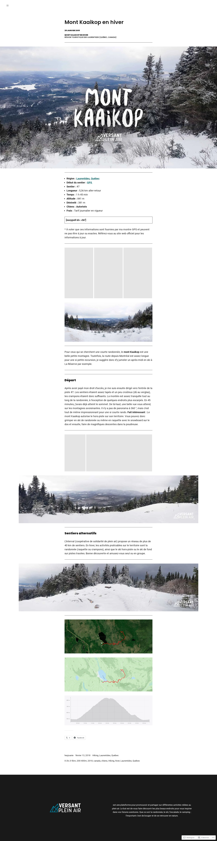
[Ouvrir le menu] (7, 5)
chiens (104, 761)
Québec (95, 178)
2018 (90, 761)
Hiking (95, 755)
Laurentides (83, 178)
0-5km (73, 761)
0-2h (67, 761)
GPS (90, 182)
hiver (117, 761)
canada (97, 761)
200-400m (82, 761)
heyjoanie (69, 755)
